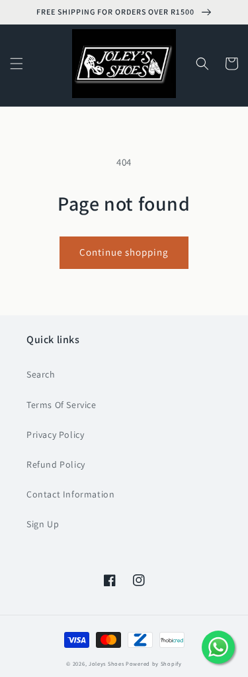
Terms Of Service (61, 405)
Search (41, 374)
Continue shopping (124, 252)
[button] (16, 63)
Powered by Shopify (154, 663)
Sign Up (42, 524)
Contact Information (70, 494)
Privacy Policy (55, 435)
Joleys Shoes (106, 663)
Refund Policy (55, 464)
